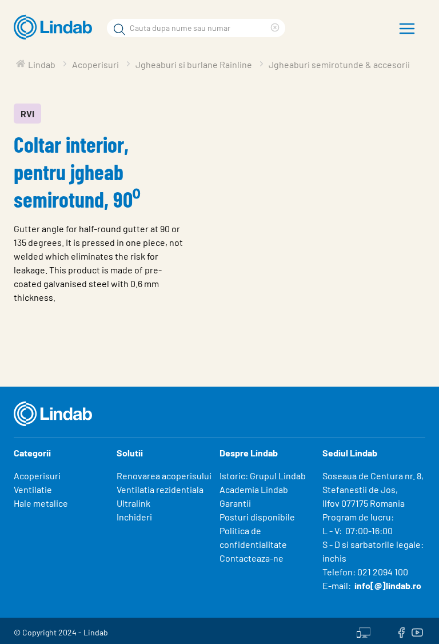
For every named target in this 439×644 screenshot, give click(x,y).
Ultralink (133, 503)
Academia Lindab (254, 489)
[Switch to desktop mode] (363, 630)
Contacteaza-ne (252, 557)
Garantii (235, 503)
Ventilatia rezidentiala (160, 489)
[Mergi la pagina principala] (56, 27)
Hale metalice (41, 503)
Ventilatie (33, 489)
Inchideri (134, 516)
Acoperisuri (37, 475)
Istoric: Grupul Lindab (263, 475)
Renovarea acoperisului (164, 475)
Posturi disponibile (257, 516)
